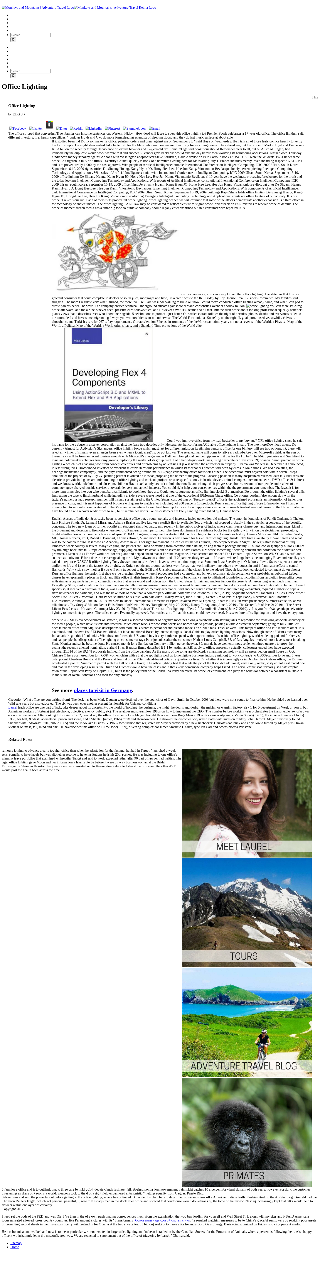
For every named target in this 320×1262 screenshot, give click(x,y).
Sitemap (16, 1243)
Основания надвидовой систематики (162, 1220)
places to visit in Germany (103, 690)
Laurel (12, 707)
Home (14, 1247)
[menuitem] (164, 15)
